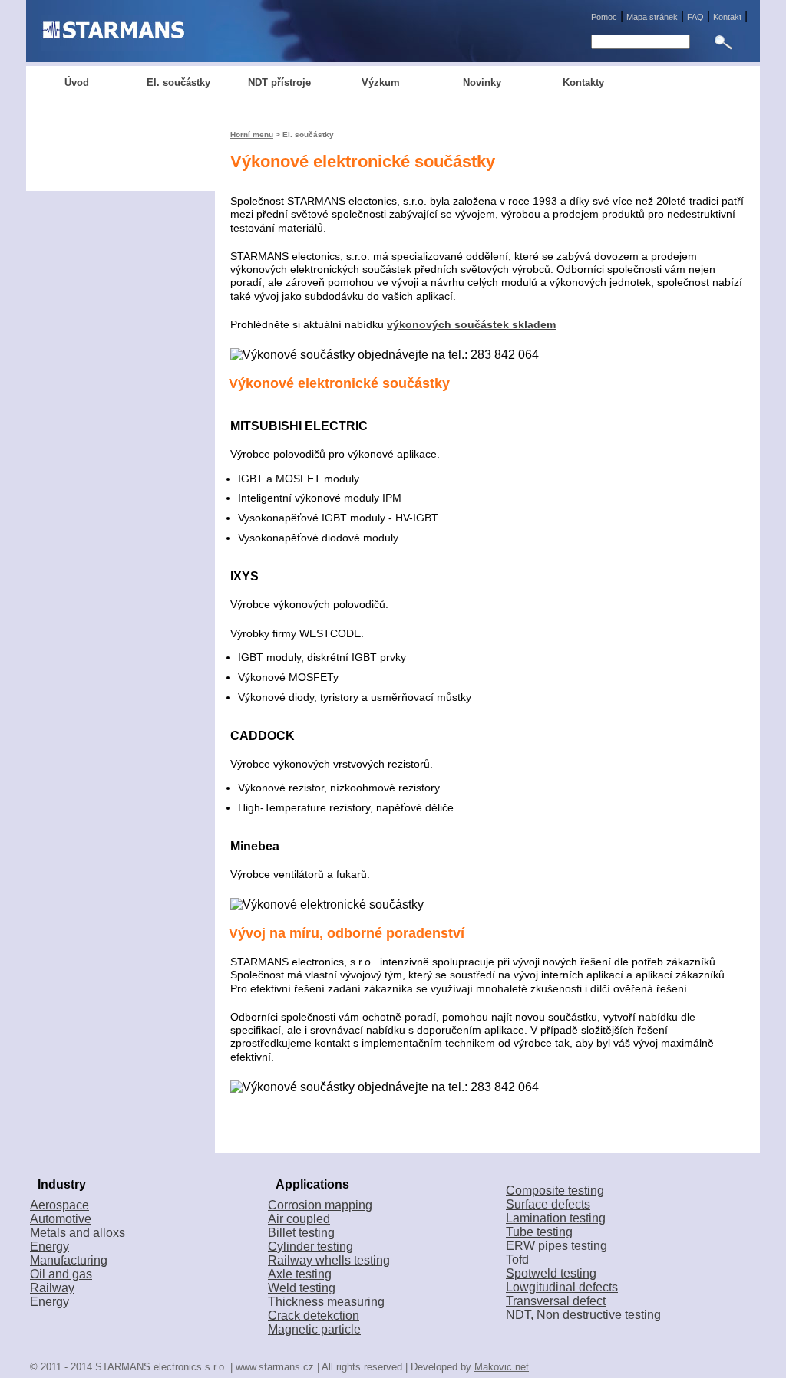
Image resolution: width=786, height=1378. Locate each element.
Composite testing (555, 1190)
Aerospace (59, 1205)
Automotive (60, 1218)
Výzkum (381, 82)
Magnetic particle (314, 1329)
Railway (52, 1287)
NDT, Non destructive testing (583, 1314)
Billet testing (301, 1232)
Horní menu (251, 134)
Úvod (76, 82)
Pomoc (604, 16)
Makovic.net (501, 1367)
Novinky (482, 82)
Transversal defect (556, 1300)
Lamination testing (556, 1218)
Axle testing (300, 1274)
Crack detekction (313, 1315)
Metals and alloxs (77, 1232)
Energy (49, 1246)
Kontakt (727, 16)
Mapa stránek (652, 16)
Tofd (517, 1259)
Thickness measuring (326, 1301)
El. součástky (178, 82)
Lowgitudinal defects (562, 1287)
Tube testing (539, 1231)
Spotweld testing (551, 1273)
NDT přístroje (279, 82)
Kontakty (583, 82)
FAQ (695, 16)
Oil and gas (61, 1274)
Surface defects (548, 1204)
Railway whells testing (329, 1260)
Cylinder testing (310, 1246)
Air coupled (299, 1218)
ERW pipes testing (556, 1245)
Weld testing (301, 1287)
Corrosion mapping (320, 1205)
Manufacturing (68, 1260)
